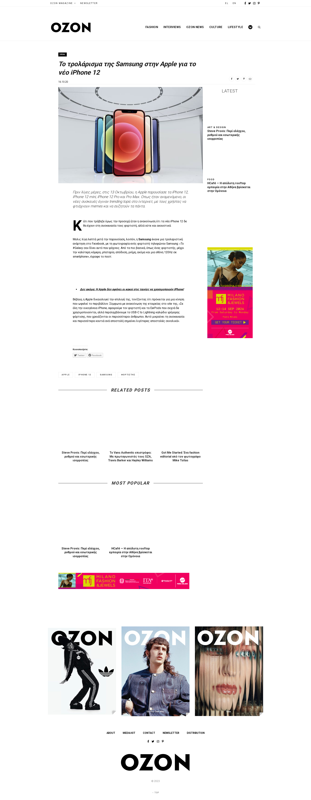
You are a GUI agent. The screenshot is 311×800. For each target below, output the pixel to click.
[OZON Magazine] (71, 27)
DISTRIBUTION (196, 732)
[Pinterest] (244, 78)
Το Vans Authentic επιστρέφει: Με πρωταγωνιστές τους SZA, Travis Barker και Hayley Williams (130, 456)
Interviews (172, 27)
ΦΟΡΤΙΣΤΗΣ (128, 375)
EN (234, 3)
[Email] (250, 78)
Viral (63, 54)
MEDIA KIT (129, 732)
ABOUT (111, 732)
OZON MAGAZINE (61, 3)
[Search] (258, 27)
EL (226, 3)
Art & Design (216, 127)
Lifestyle (235, 27)
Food (211, 179)
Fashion (151, 27)
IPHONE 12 (84, 375)
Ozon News (195, 27)
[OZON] (155, 770)
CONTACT (149, 732)
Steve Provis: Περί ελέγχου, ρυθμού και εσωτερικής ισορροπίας (81, 456)
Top (156, 792)
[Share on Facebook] (231, 78)
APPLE (65, 375)
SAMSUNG (106, 375)
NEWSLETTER (89, 3)
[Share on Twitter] (237, 78)
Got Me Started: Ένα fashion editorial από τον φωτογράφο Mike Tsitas (180, 456)
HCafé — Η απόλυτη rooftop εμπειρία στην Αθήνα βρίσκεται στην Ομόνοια (130, 552)
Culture (215, 27)
